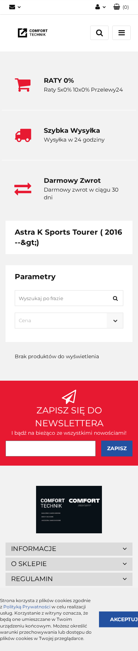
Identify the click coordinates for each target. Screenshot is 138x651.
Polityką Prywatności (26, 606)
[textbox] (62, 320)
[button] (121, 7)
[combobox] (69, 320)
